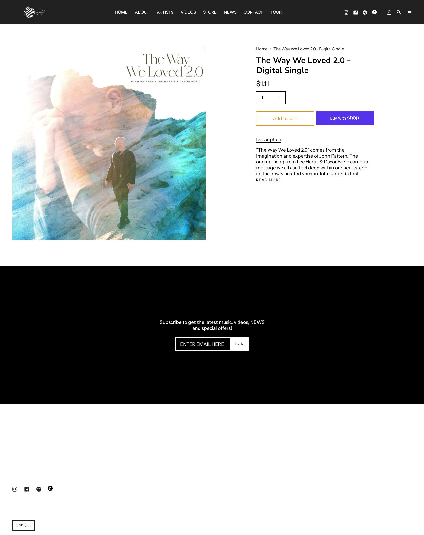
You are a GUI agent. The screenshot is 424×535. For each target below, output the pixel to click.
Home (261, 48)
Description (268, 139)
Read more (268, 180)
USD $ (21, 525)
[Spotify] (365, 12)
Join (239, 344)
